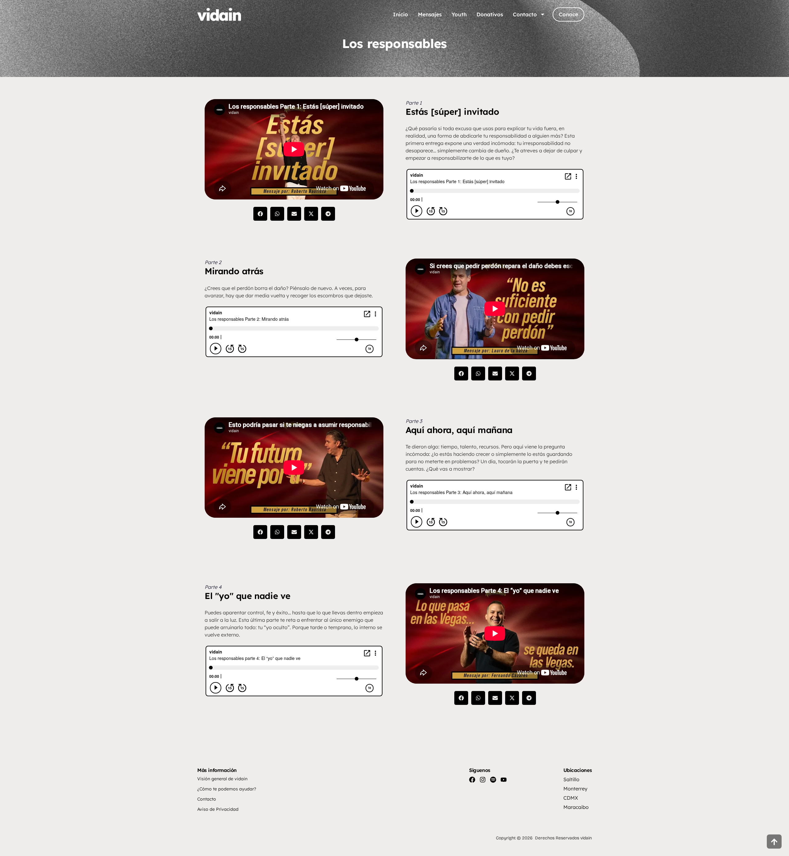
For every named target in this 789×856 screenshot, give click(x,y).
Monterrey (575, 789)
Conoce (568, 14)
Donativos (489, 14)
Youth (459, 14)
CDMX (570, 798)
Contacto (525, 14)
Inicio (400, 14)
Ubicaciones (577, 770)
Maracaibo (576, 807)
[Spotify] (493, 780)
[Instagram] (483, 780)
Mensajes (430, 14)
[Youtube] (504, 780)
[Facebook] (472, 780)
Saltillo (571, 779)
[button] (260, 214)
